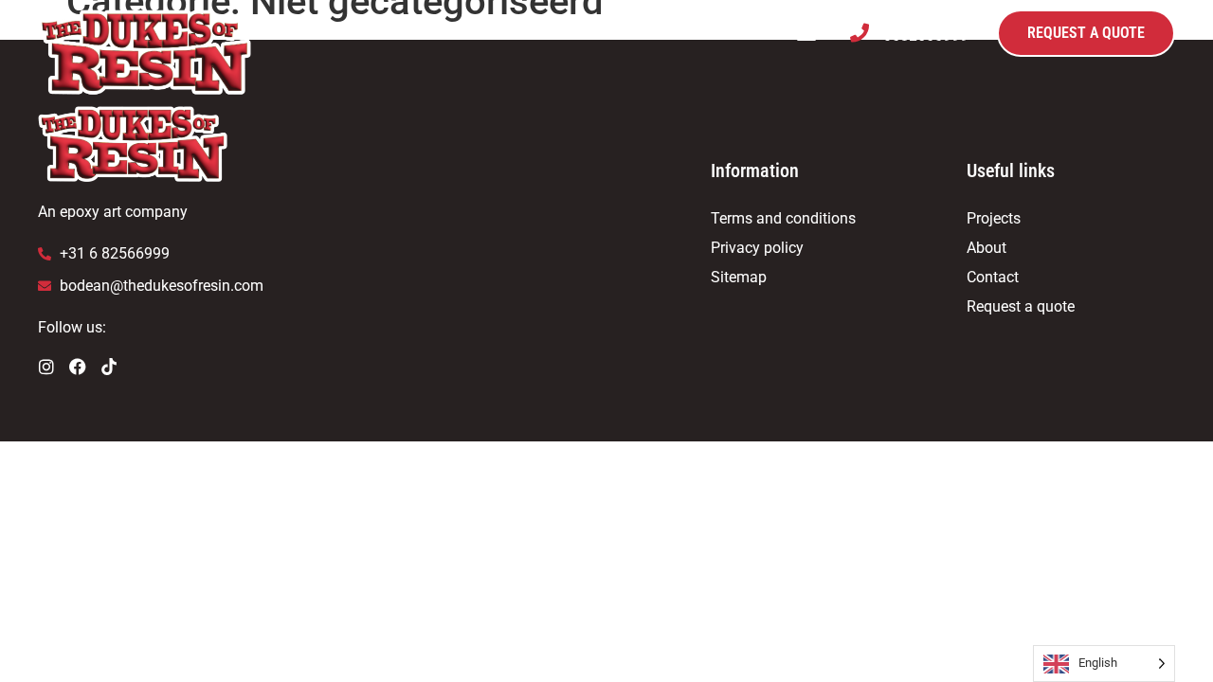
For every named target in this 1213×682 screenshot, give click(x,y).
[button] (806, 33)
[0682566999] (859, 33)
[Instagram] (46, 366)
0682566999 (926, 35)
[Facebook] (77, 366)
